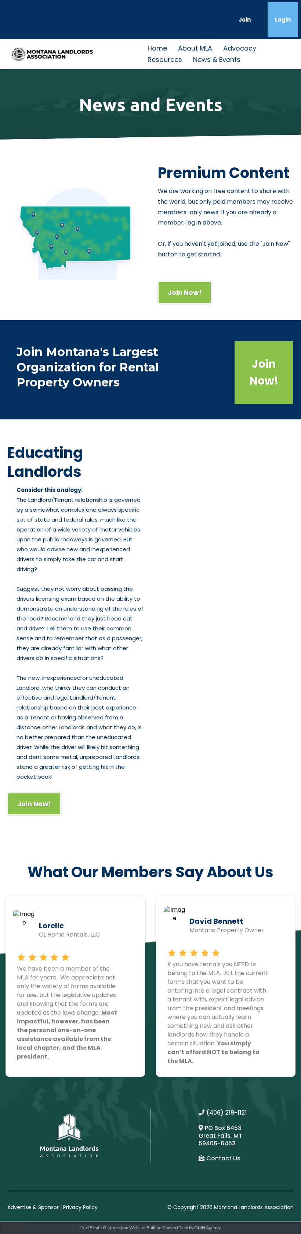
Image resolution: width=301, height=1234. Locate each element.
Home (157, 48)
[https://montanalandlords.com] (52, 54)
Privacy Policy (80, 1207)
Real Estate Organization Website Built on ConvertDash (134, 1227)
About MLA (195, 48)
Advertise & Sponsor (33, 1207)
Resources (165, 59)
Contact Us (223, 1158)
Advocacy (239, 48)
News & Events (216, 59)
